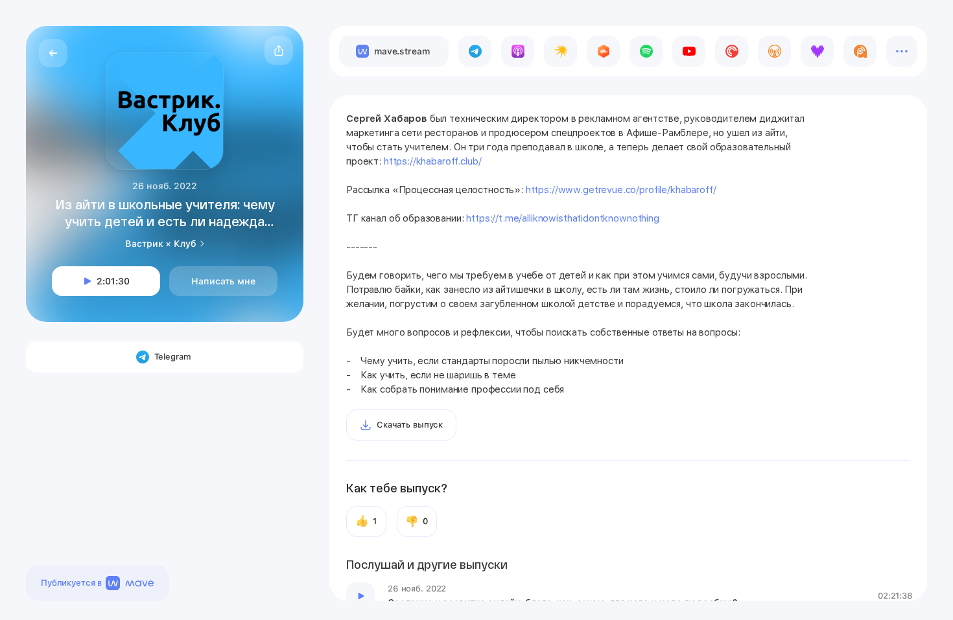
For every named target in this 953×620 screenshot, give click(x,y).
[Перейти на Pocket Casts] (731, 51)
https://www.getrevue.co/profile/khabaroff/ (621, 190)
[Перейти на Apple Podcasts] (517, 51)
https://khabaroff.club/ (433, 161)
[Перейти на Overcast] (774, 51)
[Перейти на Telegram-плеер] (474, 51)
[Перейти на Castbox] (603, 51)
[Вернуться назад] (53, 53)
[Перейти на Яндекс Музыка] (560, 51)
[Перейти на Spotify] (646, 51)
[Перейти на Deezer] (817, 51)
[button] (279, 50)
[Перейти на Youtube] (688, 51)
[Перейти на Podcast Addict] (860, 51)
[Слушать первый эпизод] (360, 596)
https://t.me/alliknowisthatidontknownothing (562, 218)
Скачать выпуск (410, 425)
